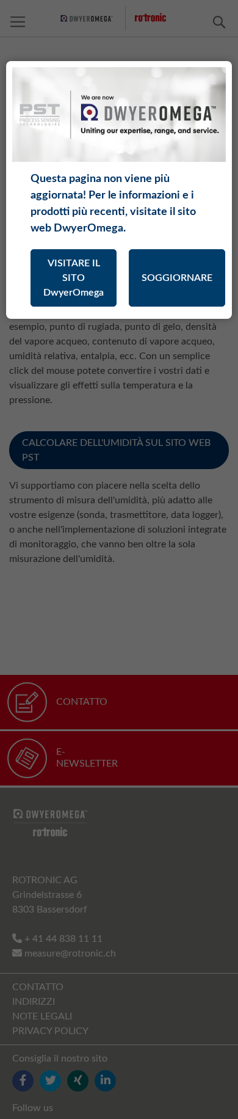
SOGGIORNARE (177, 278)
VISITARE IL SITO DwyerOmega (73, 277)
